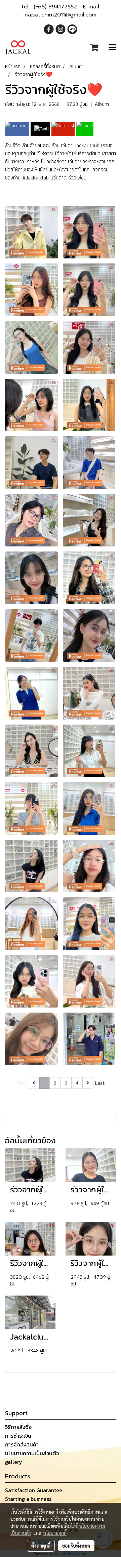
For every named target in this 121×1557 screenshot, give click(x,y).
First (21, 1083)
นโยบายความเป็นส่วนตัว (32, 1453)
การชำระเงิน (18, 1436)
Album (102, 104)
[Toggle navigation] (112, 47)
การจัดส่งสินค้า (22, 1444)
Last (100, 1083)
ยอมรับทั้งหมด (76, 1546)
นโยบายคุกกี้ (55, 1533)
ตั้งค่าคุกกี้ (40, 1546)
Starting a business (28, 1499)
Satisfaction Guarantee (33, 1490)
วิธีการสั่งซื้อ (18, 1427)
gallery (13, 1462)
